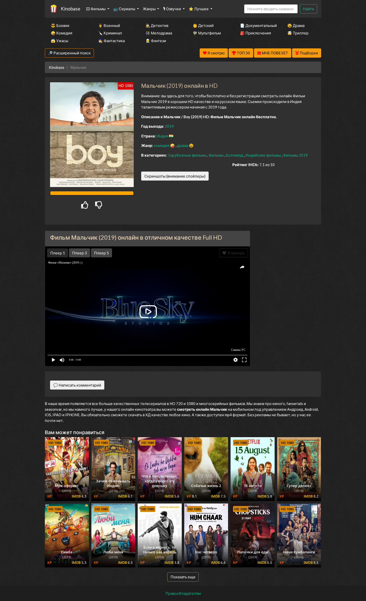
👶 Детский (203, 25)
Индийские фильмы (263, 155)
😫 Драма (296, 25)
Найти (308, 8)
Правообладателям (183, 593)
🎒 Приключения (255, 33)
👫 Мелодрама (158, 33)
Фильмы (216, 155)
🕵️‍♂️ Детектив (156, 25)
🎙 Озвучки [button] (172, 8)
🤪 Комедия (61, 33)
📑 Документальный (257, 25)
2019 (169, 126)
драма (183, 145)
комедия (162, 145)
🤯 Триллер (297, 33)
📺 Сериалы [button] (124, 8)
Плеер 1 (57, 253)
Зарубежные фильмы (187, 155)
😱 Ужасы (59, 40)
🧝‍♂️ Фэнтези (155, 40)
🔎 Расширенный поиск (69, 53)
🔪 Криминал (110, 33)
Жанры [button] (149, 8)
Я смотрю (235, 253)
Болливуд (235, 155)
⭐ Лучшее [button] (199, 8)
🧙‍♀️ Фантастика (111, 40)
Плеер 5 (101, 253)
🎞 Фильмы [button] (96, 8)
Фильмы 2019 (295, 155)
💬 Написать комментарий (77, 385)
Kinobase (70, 8)
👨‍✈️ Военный (109, 25)
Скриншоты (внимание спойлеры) (174, 176)
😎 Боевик (60, 25)
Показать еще (183, 577)
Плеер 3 (79, 253)
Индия (163, 136)
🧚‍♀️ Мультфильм (207, 33)
